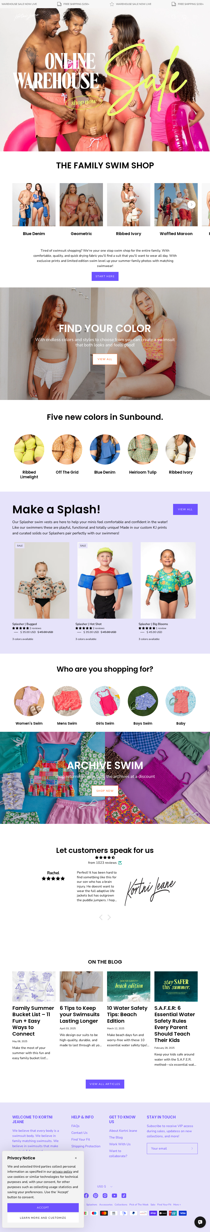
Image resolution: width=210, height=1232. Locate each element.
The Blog (116, 1137)
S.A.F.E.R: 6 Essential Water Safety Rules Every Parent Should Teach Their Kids (174, 1024)
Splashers (91, 1204)
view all (105, 359)
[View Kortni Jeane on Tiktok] (124, 1196)
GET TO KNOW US (122, 1119)
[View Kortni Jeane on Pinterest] (95, 1196)
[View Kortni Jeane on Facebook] (86, 1196)
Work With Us (120, 1144)
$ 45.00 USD (154, 632)
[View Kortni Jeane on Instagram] (105, 1196)
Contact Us (79, 1133)
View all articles (105, 1084)
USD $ (101, 1186)
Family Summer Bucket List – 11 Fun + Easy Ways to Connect (33, 1021)
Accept (43, 1207)
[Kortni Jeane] (26, 16)
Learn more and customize (43, 1218)
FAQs (75, 1126)
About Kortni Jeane (123, 1130)
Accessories (106, 1204)
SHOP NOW (105, 791)
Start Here (105, 276)
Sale (153, 1204)
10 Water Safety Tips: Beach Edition (127, 1015)
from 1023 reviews (102, 862)
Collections (121, 1204)
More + (177, 1204)
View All (185, 509)
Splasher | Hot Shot (88, 624)
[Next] (191, 204)
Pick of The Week (138, 1204)
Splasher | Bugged (24, 624)
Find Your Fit (80, 1139)
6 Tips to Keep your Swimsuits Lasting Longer (80, 1015)
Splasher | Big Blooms (153, 624)
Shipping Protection (85, 1146)
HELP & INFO (82, 1117)
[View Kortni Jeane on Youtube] (114, 1196)
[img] (105, 857)
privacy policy (62, 1171)
